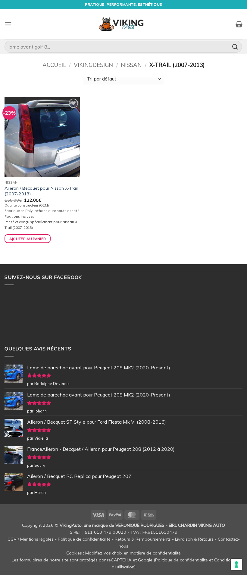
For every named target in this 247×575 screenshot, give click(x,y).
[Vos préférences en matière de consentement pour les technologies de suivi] (236, 564)
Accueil (54, 65)
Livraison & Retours (194, 539)
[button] (8, 24)
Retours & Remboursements (143, 539)
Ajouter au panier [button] (27, 238)
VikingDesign (93, 65)
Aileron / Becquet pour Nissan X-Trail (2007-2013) (41, 191)
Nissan (131, 65)
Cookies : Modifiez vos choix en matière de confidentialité (123, 553)
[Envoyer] (235, 46)
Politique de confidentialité (84, 539)
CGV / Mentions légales (31, 539)
